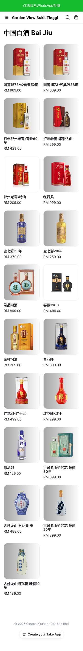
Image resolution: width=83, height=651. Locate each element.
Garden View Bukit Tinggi (35, 18)
